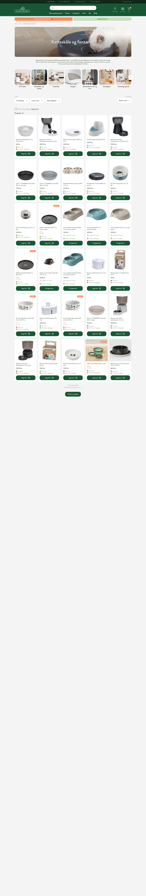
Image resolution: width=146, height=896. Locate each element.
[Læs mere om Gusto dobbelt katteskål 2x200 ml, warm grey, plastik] (73, 214)
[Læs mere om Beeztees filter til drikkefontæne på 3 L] (120, 260)
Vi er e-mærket (95, 1)
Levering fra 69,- (80, 1)
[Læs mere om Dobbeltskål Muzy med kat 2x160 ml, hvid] (73, 170)
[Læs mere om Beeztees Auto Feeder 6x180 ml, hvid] (73, 126)
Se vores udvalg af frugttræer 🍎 (44, 19)
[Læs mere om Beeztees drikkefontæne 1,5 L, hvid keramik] (26, 126)
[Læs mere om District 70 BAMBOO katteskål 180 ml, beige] (97, 305)
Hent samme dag (65, 1)
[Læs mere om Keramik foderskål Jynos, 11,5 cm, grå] (26, 214)
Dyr (90, 13)
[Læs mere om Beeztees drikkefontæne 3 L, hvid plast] (97, 260)
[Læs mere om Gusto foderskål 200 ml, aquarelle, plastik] (97, 214)
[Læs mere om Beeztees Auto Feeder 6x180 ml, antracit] (97, 170)
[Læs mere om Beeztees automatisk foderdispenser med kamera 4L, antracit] (120, 126)
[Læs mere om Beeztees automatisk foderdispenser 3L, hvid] (120, 305)
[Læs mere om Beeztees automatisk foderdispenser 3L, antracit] (26, 350)
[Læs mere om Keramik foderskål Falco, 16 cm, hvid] (73, 350)
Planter (67, 13)
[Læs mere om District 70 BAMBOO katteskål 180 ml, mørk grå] (26, 170)
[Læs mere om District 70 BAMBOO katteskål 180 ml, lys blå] (49, 170)
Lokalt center (35, 101)
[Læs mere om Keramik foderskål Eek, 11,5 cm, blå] (120, 170)
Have (84, 13)
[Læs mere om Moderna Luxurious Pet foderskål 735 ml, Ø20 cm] (120, 350)
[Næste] (130, 77)
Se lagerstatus (73, 243)
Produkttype (20, 101)
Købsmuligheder (52, 101)
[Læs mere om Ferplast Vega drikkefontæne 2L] (97, 126)
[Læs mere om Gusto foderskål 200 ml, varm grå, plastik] (120, 214)
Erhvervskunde (127, 1)
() (35, 109)
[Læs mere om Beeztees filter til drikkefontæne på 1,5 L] (49, 350)
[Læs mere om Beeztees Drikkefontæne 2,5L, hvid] (49, 305)
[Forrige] (15, 77)
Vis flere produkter (73, 394)
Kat (20, 24)
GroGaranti (51, 1)
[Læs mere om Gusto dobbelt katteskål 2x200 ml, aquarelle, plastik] (73, 260)
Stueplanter (76, 13)
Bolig (95, 13)
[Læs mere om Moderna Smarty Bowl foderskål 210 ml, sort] (49, 260)
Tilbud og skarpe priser (55, 13)
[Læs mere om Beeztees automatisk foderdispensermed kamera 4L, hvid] (49, 126)
